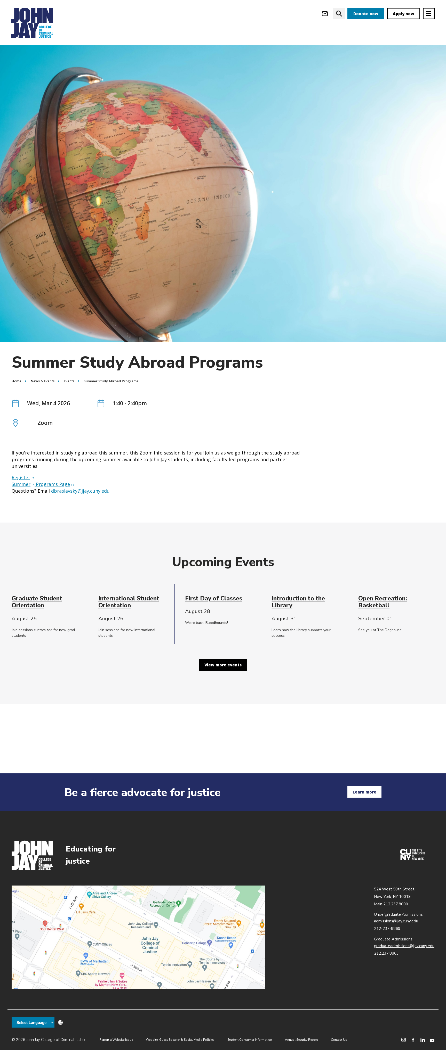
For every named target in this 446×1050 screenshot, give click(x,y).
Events (69, 381)
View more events (223, 664)
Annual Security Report (301, 1040)
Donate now (365, 13)
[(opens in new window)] (412, 859)
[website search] (339, 13)
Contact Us (339, 1040)
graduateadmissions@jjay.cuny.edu (404, 945)
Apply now (403, 13)
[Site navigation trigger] (429, 13)
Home (16, 381)
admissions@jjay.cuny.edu (396, 921)
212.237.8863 (386, 953)
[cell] (48, 602)
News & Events (42, 381)
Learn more (364, 792)
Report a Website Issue (116, 1040)
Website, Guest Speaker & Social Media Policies (180, 1040)
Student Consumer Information (249, 1040)
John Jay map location (138, 937)
